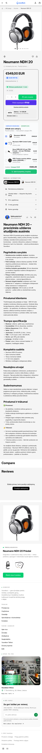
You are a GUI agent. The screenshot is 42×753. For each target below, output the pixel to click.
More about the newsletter (13, 723)
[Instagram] (3, 748)
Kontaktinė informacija (8, 744)
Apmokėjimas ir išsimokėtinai (11, 617)
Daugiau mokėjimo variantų (21, 107)
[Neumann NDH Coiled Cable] (13, 143)
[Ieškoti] (6, 3)
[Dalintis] (36, 56)
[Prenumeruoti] (36, 715)
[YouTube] (7, 748)
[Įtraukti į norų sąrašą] (33, 56)
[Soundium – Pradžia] (2, 8)
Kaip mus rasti (7, 693)
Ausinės (16, 8)
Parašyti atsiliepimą (21, 488)
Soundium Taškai (7, 642)
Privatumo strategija (7, 737)
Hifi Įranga (8, 8)
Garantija (4, 614)
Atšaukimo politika (7, 740)
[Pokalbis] (27, 217)
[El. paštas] (35, 217)
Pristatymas (5, 608)
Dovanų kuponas (7, 645)
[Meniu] (2, 3)
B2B (3, 649)
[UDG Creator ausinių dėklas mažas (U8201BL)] (25, 160)
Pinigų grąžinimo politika (21, 737)
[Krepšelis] (40, 3)
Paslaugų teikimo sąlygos (21, 740)
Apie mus (5, 629)
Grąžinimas (5, 611)
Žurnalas (4, 633)
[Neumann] (5, 56)
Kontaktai (5, 621)
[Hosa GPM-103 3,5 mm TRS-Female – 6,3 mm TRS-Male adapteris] (20, 152)
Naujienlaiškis (6, 639)
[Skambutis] (31, 217)
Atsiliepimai (5, 636)
